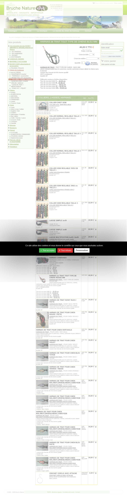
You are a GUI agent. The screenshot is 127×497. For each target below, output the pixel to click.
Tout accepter (48, 250)
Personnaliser (82, 250)
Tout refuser (66, 250)
